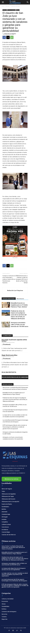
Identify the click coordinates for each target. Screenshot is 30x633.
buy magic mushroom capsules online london (14, 340)
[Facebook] (4, 37)
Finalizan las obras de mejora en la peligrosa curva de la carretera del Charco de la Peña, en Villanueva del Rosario (18, 314)
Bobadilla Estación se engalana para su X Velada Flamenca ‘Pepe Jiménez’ (19, 305)
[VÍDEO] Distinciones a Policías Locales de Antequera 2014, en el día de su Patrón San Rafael (21, 279)
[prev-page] (3, 331)
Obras (18, 10)
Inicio (3, 6)
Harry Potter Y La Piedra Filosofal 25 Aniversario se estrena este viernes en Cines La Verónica (15, 388)
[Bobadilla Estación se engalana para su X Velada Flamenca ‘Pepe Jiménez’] (6, 305)
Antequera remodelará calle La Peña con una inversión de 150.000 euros (19, 324)
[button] (3, 2)
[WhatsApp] (12, 37)
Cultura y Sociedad (15, 6)
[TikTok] (17, 630)
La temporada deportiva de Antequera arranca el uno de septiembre (15, 410)
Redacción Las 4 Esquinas (10, 33)
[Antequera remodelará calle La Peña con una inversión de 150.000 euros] (6, 324)
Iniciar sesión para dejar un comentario (15, 377)
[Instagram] (13, 630)
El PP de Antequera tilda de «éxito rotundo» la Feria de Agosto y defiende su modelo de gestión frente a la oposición (15, 427)
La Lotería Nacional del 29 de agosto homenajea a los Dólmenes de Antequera (15, 420)
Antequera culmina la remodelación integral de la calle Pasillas (15, 432)
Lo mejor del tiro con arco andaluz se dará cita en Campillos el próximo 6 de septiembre (15, 415)
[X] (8, 37)
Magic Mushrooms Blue (9, 355)
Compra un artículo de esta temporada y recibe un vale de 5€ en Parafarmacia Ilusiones (8, 279)
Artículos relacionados (9, 298)
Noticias (7, 6)
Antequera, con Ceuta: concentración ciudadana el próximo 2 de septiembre (13, 438)
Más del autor (20, 298)
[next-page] (5, 331)
